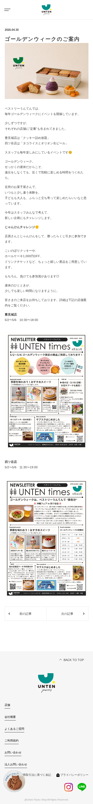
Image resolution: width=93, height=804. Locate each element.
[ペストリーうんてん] (46, 9)
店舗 (7, 705)
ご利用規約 (12, 740)
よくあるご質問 (14, 728)
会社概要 (10, 717)
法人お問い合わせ (16, 764)
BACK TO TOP (74, 660)
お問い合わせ (13, 752)
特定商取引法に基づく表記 (34, 774)
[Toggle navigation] (6, 9)
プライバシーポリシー (74, 774)
